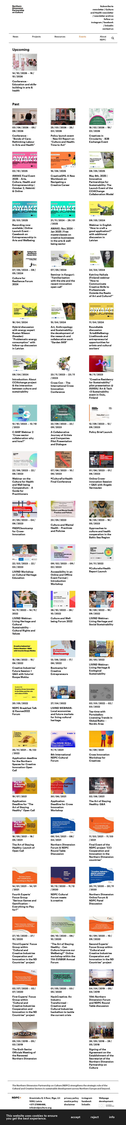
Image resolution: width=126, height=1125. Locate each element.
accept (75, 1117)
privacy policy (71, 1098)
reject (95, 1117)
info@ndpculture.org (40, 1107)
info (112, 1117)
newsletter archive (103, 16)
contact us (107, 28)
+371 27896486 (37, 1104)
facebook (108, 22)
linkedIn (109, 25)
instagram (96, 22)
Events (82, 36)
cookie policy (71, 1101)
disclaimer (69, 1104)
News (15, 36)
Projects (36, 36)
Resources (60, 36)
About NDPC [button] (103, 38)
